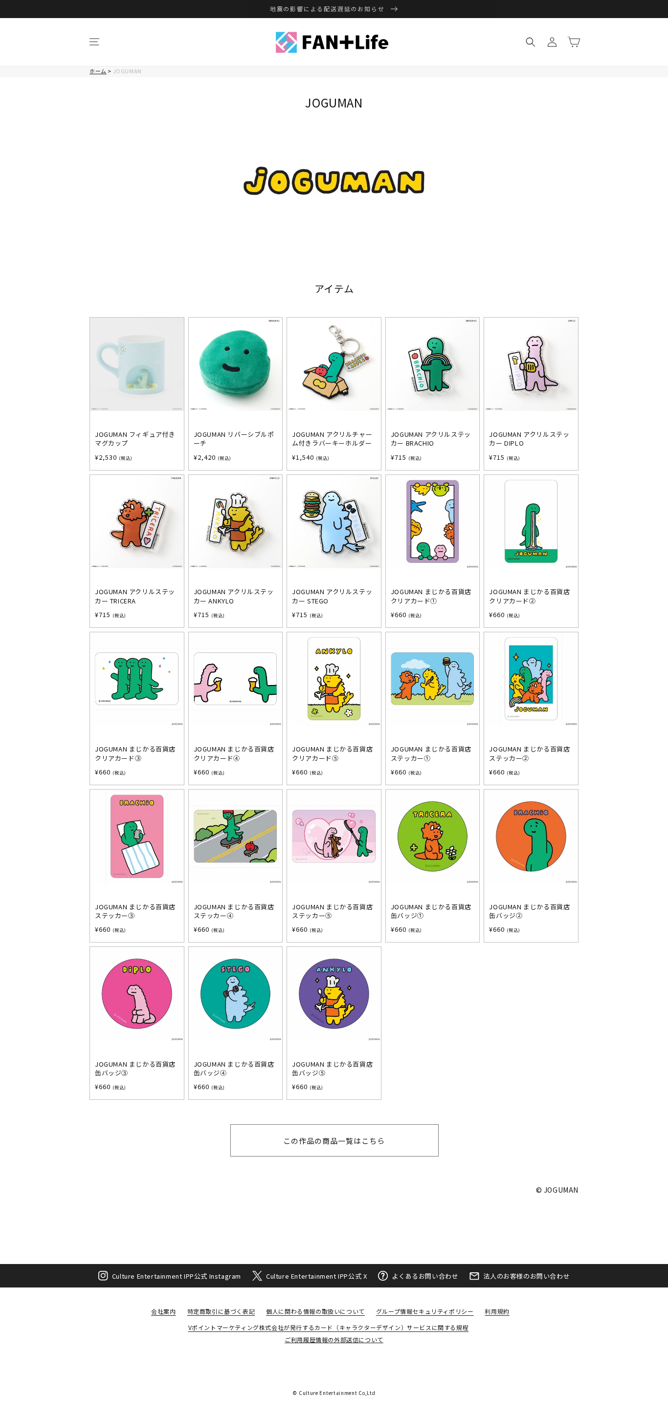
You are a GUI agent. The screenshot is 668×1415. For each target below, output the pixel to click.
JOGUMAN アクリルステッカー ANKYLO (234, 596)
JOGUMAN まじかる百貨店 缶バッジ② (529, 911)
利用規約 (497, 1311)
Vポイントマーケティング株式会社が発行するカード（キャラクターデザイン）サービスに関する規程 (328, 1327)
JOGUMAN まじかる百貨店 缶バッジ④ (234, 1068)
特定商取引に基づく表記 (221, 1311)
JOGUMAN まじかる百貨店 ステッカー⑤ (332, 911)
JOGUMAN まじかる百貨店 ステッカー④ (234, 911)
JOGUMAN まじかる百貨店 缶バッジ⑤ (332, 1068)
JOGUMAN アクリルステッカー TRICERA (135, 596)
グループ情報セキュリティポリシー (425, 1311)
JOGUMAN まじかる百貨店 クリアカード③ (135, 753)
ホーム (98, 71)
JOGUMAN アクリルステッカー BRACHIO (431, 439)
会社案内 (163, 1311)
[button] (94, 42)
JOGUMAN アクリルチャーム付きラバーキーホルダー (332, 439)
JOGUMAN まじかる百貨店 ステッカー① (431, 753)
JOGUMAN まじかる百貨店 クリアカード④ (234, 753)
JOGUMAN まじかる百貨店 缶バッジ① (431, 911)
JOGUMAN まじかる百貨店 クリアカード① (431, 596)
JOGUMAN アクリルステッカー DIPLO (529, 439)
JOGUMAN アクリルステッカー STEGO (332, 596)
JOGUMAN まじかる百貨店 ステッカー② (529, 753)
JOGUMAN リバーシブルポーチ (234, 439)
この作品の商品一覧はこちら (334, 1141)
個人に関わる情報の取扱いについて (315, 1311)
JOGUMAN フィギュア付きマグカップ (135, 439)
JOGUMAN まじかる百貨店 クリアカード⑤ (332, 753)
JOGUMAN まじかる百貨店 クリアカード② (529, 596)
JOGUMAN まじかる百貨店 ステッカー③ (135, 911)
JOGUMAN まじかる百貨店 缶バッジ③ (135, 1068)
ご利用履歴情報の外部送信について (334, 1339)
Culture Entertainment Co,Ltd (337, 1392)
